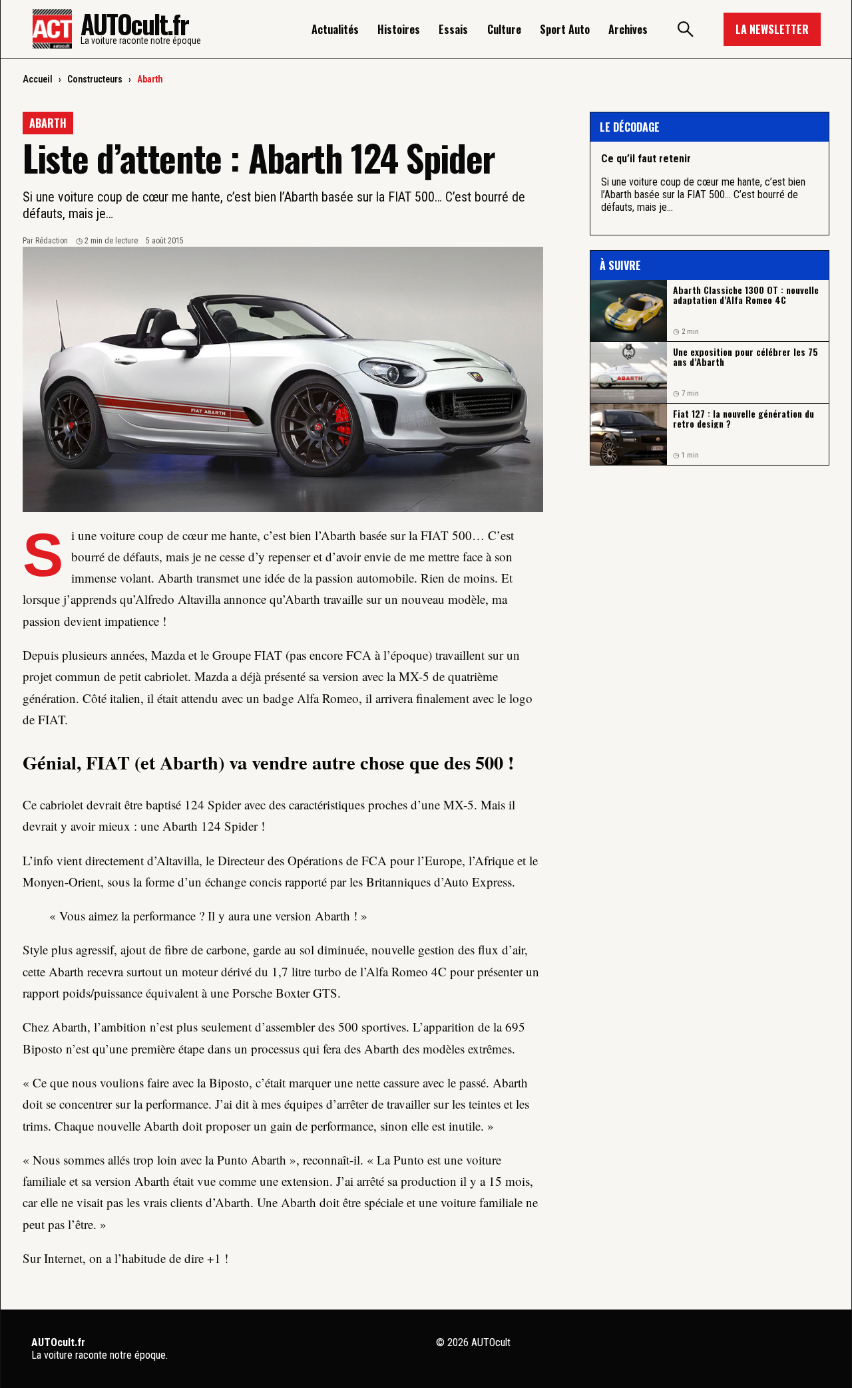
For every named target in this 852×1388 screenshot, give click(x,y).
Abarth (150, 79)
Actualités (335, 29)
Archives (628, 29)
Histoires (398, 29)
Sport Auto (565, 29)
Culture (504, 29)
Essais (453, 29)
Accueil (38, 79)
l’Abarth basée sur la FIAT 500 (393, 535)
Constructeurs (94, 79)
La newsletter (772, 29)
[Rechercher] (686, 29)
